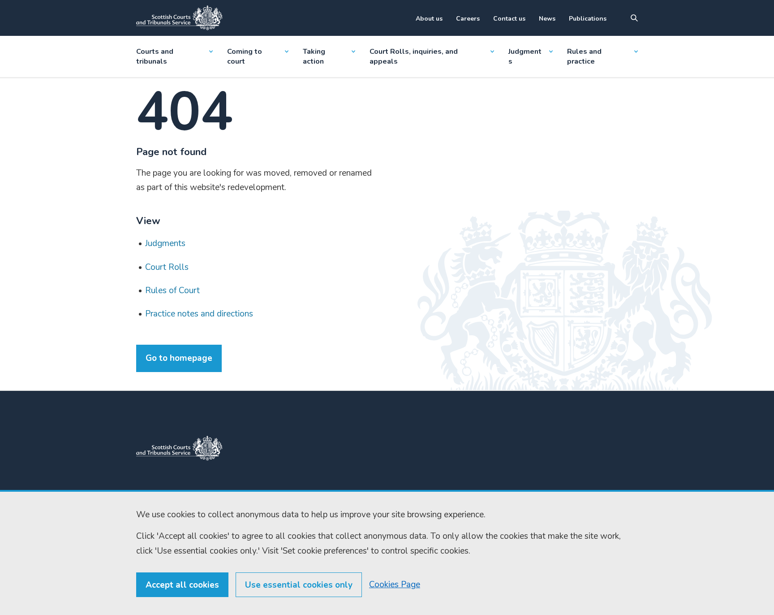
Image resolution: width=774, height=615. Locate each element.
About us (429, 18)
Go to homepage (179, 358)
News (547, 18)
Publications (587, 18)
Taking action (314, 56)
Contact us (509, 18)
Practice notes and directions (199, 314)
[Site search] (634, 18)
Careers (468, 18)
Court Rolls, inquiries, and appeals (414, 56)
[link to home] (179, 448)
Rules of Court (172, 290)
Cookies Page (394, 584)
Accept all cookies (182, 585)
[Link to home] (179, 17)
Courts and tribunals (154, 56)
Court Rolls (167, 267)
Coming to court (244, 56)
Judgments (525, 56)
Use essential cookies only (299, 585)
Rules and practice (584, 56)
